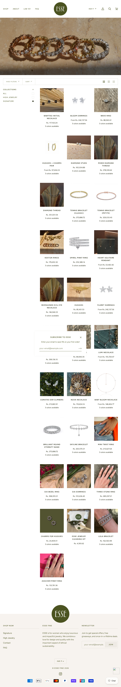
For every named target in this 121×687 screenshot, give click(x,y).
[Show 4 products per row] (114, 81)
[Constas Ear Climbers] (52, 384)
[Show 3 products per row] (108, 81)
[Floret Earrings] (106, 289)
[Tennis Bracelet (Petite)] (106, 195)
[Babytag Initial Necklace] (52, 100)
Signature (8, 101)
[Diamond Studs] (79, 147)
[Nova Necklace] (79, 384)
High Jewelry (10, 97)
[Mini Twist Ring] (106, 429)
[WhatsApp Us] (116, 671)
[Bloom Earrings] (79, 100)
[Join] (78, 348)
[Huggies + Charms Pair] (52, 147)
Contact (6, 643)
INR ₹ (91, 9)
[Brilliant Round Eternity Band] (52, 429)
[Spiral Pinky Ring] (79, 242)
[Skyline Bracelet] (79, 429)
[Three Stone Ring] (106, 476)
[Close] (82, 336)
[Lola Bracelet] (106, 521)
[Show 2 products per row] (103, 81)
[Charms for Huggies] (52, 521)
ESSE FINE (59, 668)
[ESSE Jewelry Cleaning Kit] (79, 521)
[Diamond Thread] (52, 195)
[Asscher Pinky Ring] (52, 565)
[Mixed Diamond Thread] (106, 147)
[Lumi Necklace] (106, 337)
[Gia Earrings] (79, 476)
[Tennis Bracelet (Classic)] (79, 195)
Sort (28, 81)
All (4, 93)
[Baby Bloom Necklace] (106, 384)
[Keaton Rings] (52, 242)
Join (111, 645)
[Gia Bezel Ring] (52, 476)
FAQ (5, 647)
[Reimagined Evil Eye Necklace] (52, 289)
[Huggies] (79, 289)
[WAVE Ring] (106, 100)
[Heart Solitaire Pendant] (106, 242)
